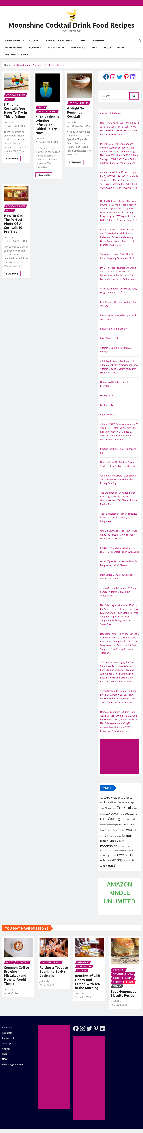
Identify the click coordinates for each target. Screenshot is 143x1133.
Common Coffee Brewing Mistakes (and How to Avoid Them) (16, 975)
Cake (102, 808)
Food (131, 824)
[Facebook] (106, 76)
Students (113, 856)
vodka (129, 855)
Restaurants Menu (17, 54)
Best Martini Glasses (110, 113)
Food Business (106, 830)
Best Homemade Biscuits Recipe (124, 993)
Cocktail (35, 40)
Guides (82, 40)
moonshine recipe (124, 847)
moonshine (109, 846)
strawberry (104, 855)
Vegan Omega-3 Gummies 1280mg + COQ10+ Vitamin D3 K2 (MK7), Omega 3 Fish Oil (119, 592)
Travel (121, 47)
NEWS (5, 1059)
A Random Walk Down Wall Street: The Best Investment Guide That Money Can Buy (118, 479)
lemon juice (107, 840)
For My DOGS (107, 405)
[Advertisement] (120, 756)
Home (7, 65)
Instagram (117, 836)
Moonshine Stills (106, 851)
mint (121, 840)
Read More (12, 158)
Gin (114, 830)
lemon (127, 835)
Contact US (8, 1038)
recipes (116, 850)
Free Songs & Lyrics (59, 40)
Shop (95, 47)
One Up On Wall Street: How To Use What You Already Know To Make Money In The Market (118, 534)
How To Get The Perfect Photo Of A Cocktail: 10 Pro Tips (13, 223)
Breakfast (116, 802)
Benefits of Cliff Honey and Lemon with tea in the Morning (87, 982)
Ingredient (35, 47)
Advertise (7, 1027)
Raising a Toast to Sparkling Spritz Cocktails (54, 971)
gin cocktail (120, 830)
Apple (102, 798)
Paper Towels (107, 414)
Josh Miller (9, 122)
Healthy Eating (106, 836)
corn (123, 819)
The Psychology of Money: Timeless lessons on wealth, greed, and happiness (118, 517)
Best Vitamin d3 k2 (110, 338)
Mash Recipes (14, 47)
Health (131, 829)
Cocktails (133, 814)
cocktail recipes (119, 813)
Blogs (107, 47)
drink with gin (112, 824)
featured (123, 824)
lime (117, 841)
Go (133, 95)
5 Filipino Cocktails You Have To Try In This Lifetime (39, 65)
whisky (118, 860)
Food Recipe (56, 47)
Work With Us (14, 40)
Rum (131, 850)
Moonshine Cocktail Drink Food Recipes (71, 25)
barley (123, 798)
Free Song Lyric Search (14, 1064)
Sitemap (6, 1043)
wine (102, 865)
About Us (7, 1032)
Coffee (103, 819)
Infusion (98, 40)
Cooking (114, 818)
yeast (110, 865)
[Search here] (140, 40)
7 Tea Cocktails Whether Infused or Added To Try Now (47, 125)
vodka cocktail (107, 860)
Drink (128, 819)
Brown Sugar (128, 802)
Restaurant (123, 850)
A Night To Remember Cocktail (75, 112)
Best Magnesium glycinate (113, 328)
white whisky (128, 860)
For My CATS (106, 395)
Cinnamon (110, 808)
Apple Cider (112, 797)
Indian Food (78, 47)
